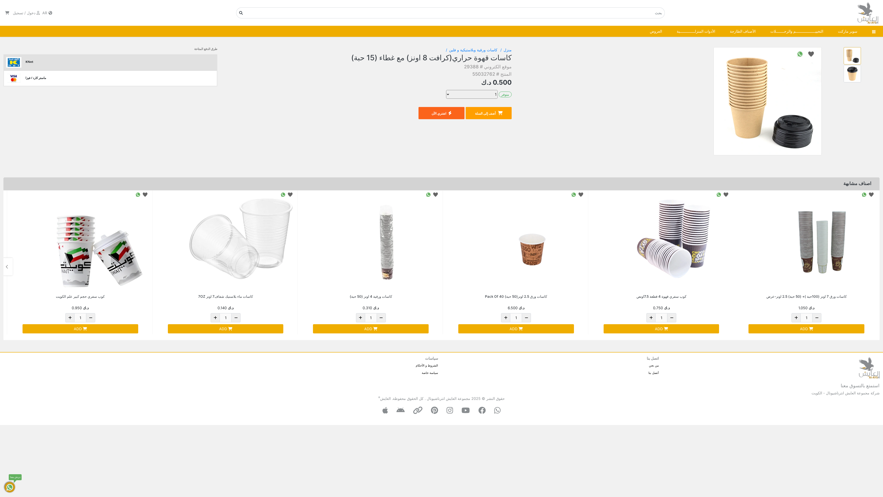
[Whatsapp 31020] (428, 194)
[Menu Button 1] (873, 31)
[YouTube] (466, 410)
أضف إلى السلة (485, 113)
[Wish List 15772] (725, 194)
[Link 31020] (386, 242)
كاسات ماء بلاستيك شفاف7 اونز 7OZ (225, 296)
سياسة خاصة (430, 373)
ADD (804, 329)
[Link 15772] (676, 242)
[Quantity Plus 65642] (215, 317)
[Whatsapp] (497, 410)
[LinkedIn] (417, 410)
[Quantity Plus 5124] (796, 317)
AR (45, 13)
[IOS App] (385, 410)
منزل (508, 50)
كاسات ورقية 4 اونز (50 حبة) (371, 296)
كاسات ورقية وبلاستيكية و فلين (474, 50)
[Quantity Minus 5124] (816, 317)
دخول (31, 13)
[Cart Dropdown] (7, 13)
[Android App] (400, 410)
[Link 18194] (531, 242)
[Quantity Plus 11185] (70, 317)
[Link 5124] (822, 242)
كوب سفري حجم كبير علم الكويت (80, 296)
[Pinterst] (434, 410)
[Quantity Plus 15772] (651, 317)
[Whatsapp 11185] (138, 194)
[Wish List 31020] (435, 194)
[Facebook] (482, 410)
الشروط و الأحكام (427, 365)
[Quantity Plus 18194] (505, 317)
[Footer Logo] (869, 367)
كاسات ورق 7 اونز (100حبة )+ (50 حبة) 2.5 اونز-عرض (806, 296)
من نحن (654, 365)
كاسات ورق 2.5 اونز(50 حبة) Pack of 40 (516, 296)
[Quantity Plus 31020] (360, 317)
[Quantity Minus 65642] (236, 317)
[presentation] (875, 266)
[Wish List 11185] (145, 194)
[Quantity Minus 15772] (671, 317)
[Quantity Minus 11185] (90, 317)
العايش (385, 398)
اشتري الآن (439, 113)
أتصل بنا (653, 373)
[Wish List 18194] (580, 194)
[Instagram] (450, 410)
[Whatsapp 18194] (573, 194)
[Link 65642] (241, 242)
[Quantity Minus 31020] (381, 317)
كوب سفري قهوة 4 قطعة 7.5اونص (661, 296)
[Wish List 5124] (871, 194)
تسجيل (18, 13)
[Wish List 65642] (290, 194)
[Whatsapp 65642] (283, 194)
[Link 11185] (96, 242)
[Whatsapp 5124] (864, 194)
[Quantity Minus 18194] (526, 317)
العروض (656, 31)
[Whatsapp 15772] (719, 194)
